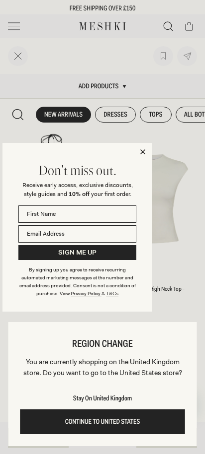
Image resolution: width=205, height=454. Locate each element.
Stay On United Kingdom (102, 398)
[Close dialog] (143, 152)
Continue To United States (102, 421)
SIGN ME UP (77, 252)
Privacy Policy (86, 293)
